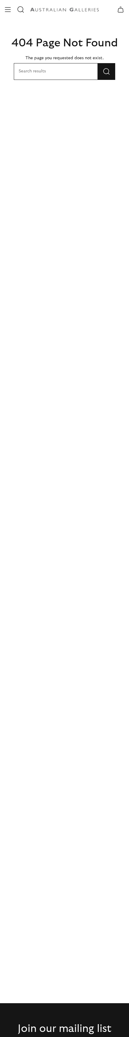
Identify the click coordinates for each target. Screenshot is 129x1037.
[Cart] (120, 9)
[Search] (106, 71)
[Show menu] (8, 9)
